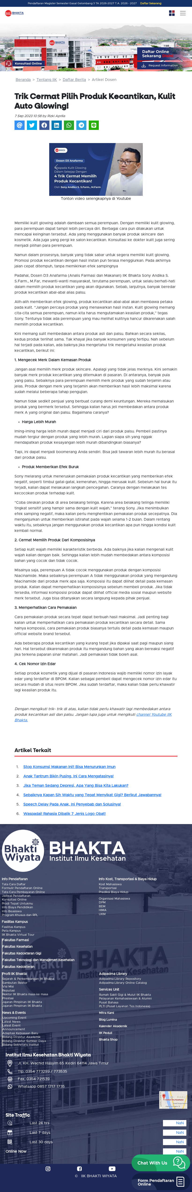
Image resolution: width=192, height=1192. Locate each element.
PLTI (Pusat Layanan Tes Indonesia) (124, 1006)
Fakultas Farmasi (15, 940)
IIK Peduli (105, 1033)
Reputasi (8, 990)
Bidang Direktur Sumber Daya (24, 1041)
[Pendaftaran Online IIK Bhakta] (165, 54)
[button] (56, 167)
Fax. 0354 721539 (34, 1079)
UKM (102, 914)
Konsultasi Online (14, 899)
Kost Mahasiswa (110, 884)
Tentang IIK (47, 80)
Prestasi (8, 998)
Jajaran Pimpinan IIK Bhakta (22, 1002)
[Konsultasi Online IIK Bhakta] (25, 63)
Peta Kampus (11, 930)
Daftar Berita (74, 80)
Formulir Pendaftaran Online (22, 888)
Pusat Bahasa (108, 1002)
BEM (102, 906)
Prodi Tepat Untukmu (17, 903)
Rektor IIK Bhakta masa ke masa (25, 994)
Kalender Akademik (113, 1026)
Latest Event (11, 1025)
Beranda (23, 80)
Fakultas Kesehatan (17, 946)
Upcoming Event (14, 1017)
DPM (102, 902)
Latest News (11, 1021)
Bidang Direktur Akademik (21, 1037)
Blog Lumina (108, 1019)
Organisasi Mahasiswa (114, 898)
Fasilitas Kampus (13, 927)
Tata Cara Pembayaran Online (23, 892)
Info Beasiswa (12, 911)
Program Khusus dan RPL (20, 915)
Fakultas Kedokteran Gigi (21, 953)
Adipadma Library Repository (120, 978)
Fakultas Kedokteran (18, 967)
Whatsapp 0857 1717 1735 (41, 1086)
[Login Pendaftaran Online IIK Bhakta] (165, 65)
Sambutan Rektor (14, 982)
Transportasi (108, 888)
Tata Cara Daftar (14, 884)
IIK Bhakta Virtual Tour (18, 934)
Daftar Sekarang (150, 3)
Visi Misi (8, 986)
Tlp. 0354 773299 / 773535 (42, 1071)
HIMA (103, 910)
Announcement (13, 1029)
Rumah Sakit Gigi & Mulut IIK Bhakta (125, 994)
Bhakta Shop (108, 1039)
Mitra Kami (106, 1012)
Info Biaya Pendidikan (17, 907)
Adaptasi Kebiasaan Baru (20, 1033)
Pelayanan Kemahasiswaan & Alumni (125, 998)
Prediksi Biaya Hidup (113, 892)
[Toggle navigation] (183, 13)
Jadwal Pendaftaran (16, 895)
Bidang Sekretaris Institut (20, 1044)
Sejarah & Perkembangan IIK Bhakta (28, 978)
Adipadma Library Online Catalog (123, 982)
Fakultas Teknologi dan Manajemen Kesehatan (38, 960)
